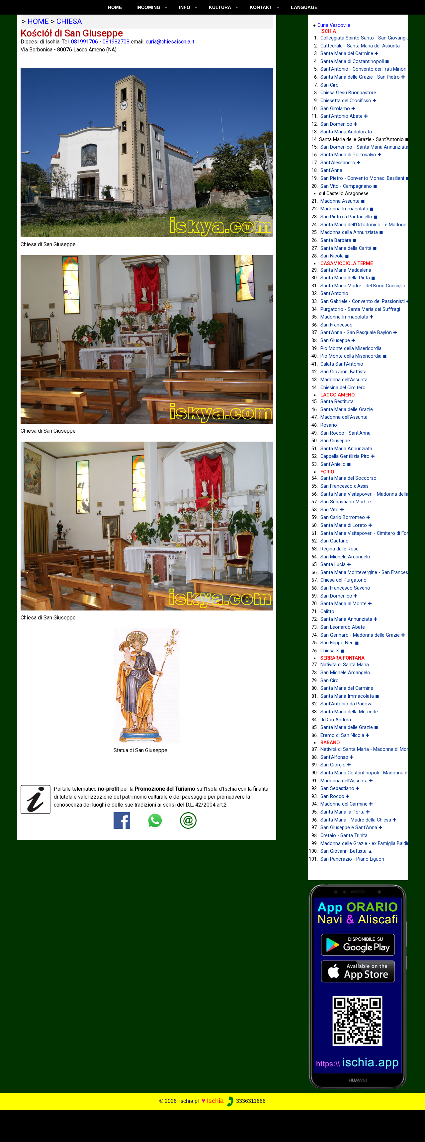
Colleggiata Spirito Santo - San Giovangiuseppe (359, 38)
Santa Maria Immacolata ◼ (349, 696)
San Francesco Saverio (345, 588)
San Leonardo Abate (342, 627)
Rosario (328, 425)
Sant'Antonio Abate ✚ (344, 116)
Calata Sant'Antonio (341, 364)
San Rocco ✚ (335, 796)
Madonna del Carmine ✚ (346, 804)
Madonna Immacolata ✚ (347, 317)
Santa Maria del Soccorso (348, 478)
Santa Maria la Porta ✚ (345, 812)
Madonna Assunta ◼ (342, 201)
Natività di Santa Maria (344, 665)
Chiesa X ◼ (332, 651)
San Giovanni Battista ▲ (346, 851)
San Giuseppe (335, 441)
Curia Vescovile (333, 25)
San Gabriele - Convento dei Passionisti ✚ (359, 301)
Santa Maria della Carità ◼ (348, 248)
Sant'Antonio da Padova (346, 704)
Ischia (215, 1100)
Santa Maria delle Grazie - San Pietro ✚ (359, 77)
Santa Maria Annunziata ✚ (349, 619)
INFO (184, 7)
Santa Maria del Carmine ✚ (349, 53)
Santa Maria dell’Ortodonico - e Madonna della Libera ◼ (359, 225)
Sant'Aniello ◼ (335, 464)
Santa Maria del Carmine (346, 688)
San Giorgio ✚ (335, 765)
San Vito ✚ (332, 510)
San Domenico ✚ (339, 124)
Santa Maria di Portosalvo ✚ (351, 155)
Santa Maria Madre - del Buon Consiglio (359, 286)
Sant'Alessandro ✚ (340, 163)
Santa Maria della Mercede (349, 712)
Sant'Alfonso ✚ (337, 757)
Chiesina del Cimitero (343, 388)
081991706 (84, 41)
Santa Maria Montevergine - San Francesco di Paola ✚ (359, 572)
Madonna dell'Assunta (344, 380)
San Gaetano (334, 541)
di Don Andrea (335, 720)
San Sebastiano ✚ (340, 788)
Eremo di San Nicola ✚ (345, 735)
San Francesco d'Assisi (345, 486)
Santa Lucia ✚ (335, 564)
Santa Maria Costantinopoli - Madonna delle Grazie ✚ (359, 773)
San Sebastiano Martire (345, 502)
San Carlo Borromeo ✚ (345, 517)
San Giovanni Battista (343, 372)
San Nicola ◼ (334, 256)
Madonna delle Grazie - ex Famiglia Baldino (359, 843)
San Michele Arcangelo (345, 557)
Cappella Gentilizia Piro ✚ (347, 456)
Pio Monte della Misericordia (351, 348)
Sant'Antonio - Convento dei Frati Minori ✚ (359, 69)
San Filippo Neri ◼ (339, 643)
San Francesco (336, 325)
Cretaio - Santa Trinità (344, 835)
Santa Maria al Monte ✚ (346, 604)
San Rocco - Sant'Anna (345, 433)
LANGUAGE (304, 7)
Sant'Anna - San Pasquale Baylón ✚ (358, 332)
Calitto (327, 611)
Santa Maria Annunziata (346, 449)
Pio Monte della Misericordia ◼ (353, 356)
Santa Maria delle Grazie (346, 409)
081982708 (116, 41)
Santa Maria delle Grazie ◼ (349, 727)
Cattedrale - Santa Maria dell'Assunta (359, 46)
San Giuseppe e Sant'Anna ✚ (351, 827)
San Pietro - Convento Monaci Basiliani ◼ (359, 178)
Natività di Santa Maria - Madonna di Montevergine (359, 749)
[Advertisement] (208, 1125)
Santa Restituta (337, 401)
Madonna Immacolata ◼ (347, 209)
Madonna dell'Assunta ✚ (346, 781)
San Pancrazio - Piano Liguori (352, 859)
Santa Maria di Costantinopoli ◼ (354, 61)
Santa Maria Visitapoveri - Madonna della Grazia (359, 494)
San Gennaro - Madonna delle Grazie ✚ (359, 635)
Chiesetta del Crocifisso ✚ (348, 101)
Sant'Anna (331, 170)
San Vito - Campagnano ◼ (348, 186)
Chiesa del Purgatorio (343, 580)
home (38, 21)
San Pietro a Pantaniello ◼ (349, 217)
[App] (358, 986)
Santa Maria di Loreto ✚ (346, 525)
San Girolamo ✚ (337, 108)
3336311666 (250, 1101)
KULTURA (220, 7)
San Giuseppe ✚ (337, 340)
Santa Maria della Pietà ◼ (347, 278)
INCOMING (148, 7)
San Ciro (329, 85)
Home (115, 7)
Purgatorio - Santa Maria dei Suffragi (359, 309)
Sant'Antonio (334, 293)
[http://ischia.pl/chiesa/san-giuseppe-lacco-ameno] (188, 820)
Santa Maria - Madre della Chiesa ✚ (358, 820)
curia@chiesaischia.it (170, 41)
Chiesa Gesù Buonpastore (348, 93)
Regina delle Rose (339, 549)
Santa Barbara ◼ (338, 240)
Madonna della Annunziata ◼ (351, 232)
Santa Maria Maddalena (345, 270)
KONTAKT (261, 7)
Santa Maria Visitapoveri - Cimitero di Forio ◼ (359, 533)
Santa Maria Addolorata (346, 132)
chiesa (69, 21)
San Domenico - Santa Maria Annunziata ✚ (359, 147)
